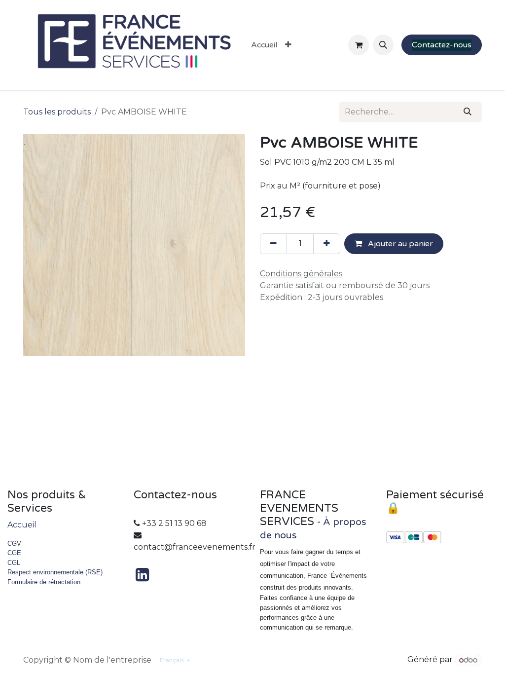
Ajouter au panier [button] (399, 244)
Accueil (21, 524)
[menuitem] (264, 45)
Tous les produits (57, 111)
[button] (383, 45)
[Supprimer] (273, 243)
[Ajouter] (326, 243)
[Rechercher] (467, 112)
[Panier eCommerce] (358, 45)
